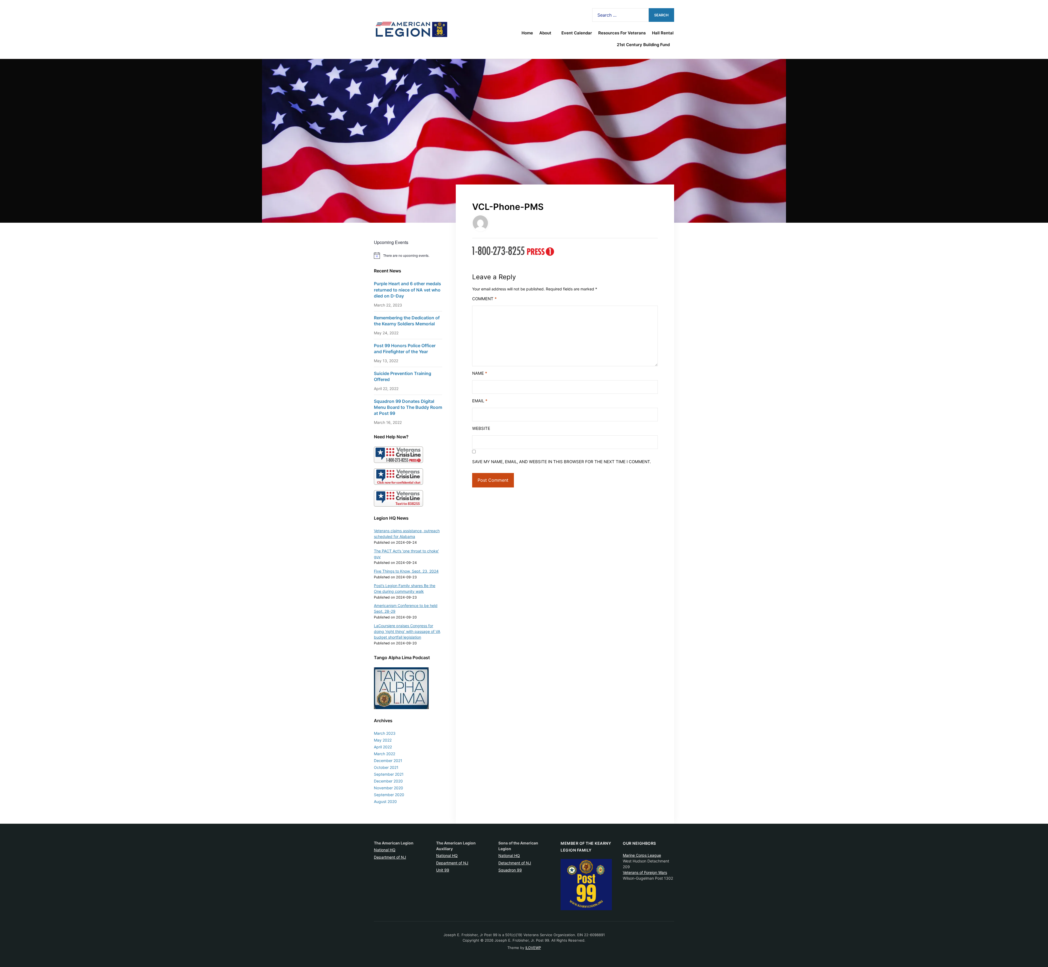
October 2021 (386, 767)
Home (527, 32)
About (545, 32)
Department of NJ (390, 857)
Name (479, 373)
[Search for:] (620, 15)
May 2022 (383, 740)
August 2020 (385, 801)
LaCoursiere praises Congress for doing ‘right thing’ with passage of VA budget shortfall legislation (407, 631)
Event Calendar (576, 32)
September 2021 (389, 774)
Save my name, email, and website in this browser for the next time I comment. (561, 461)
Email (479, 400)
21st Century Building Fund (643, 44)
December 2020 (388, 781)
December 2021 (388, 760)
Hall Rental (663, 32)
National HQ (384, 849)
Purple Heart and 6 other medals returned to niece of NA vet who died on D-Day (407, 290)
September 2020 (389, 794)
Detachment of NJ (514, 863)
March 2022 (384, 753)
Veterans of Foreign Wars (645, 872)
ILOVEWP (533, 947)
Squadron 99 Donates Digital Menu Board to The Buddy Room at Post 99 (408, 407)
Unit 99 (442, 870)
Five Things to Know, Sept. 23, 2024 (406, 571)
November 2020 (388, 787)
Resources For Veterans (622, 32)
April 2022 (383, 747)
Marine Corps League (642, 855)
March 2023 (384, 733)
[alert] (408, 255)
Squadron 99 (510, 870)
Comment (484, 298)
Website (481, 428)
